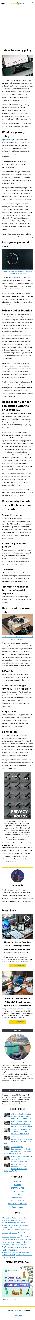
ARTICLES (17, 1182)
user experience (24, 1252)
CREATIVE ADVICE (17, 1188)
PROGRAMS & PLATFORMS (17, 1204)
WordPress (5, 1257)
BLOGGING (17, 1185)
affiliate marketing (9, 1223)
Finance (25, 1236)
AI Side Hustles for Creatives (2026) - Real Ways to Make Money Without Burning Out (17, 945)
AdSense (5, 1220)
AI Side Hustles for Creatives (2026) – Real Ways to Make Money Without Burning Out (21, 1116)
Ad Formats (16, 1218)
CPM (18, 1227)
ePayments (13, 1233)
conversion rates (7, 1227)
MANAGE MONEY (17, 1201)
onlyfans (23, 1245)
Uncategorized (17, 1207)
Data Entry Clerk (8, 1230)
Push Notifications (10, 1250)
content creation (14, 1225)
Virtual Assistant (8, 1255)
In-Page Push (18, 1239)
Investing (5, 1242)
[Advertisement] (17, 27)
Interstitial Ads (27, 1239)
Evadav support (15, 1237)
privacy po (7, 140)
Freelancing (10, 1239)
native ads (26, 1242)
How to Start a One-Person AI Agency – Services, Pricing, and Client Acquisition (21, 1159)
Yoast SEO (13, 1257)
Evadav (22, 1232)
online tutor (5, 1245)
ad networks (25, 1218)
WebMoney (19, 1255)
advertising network (14, 1220)
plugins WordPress (15, 1247)
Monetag (18, 1242)
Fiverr (4, 1239)
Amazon (23, 1223)
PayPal (4, 1247)
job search (11, 1242)
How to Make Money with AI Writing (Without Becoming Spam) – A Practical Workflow (21, 1124)
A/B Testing (6, 1218)
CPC (14, 1227)
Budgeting (5, 1225)
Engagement (5, 1233)
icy (12, 140)
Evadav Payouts (5, 1237)
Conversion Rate (24, 1225)
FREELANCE (17, 1194)
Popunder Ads (26, 1247)
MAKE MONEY (17, 1197)
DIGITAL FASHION (17, 1191)
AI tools (18, 1223)
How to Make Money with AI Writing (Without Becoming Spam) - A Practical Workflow (17, 1002)
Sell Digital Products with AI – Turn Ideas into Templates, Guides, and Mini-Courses (21, 1131)
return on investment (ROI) (10, 1252)
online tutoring (15, 1245)
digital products (24, 1230)
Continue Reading (17, 966)
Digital (17, 1230)
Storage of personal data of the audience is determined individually (17, 272)
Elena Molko (17, 885)
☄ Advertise (17, 1316)
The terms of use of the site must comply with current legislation (17, 638)
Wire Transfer (27, 1255)
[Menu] (3, 3)
